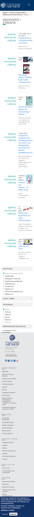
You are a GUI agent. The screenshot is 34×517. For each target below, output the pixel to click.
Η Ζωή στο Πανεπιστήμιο (17, 12)
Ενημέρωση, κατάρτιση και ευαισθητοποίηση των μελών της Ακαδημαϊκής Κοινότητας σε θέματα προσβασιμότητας (25, 144)
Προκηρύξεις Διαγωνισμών (5, 418)
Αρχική (5, 12)
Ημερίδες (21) (9, 289)
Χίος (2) (7, 317)
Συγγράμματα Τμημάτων (8, 392)
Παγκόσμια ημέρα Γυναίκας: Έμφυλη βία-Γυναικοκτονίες (25, 78)
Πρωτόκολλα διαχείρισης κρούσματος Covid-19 (9, 408)
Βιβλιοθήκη (5, 371)
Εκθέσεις (4, 448)
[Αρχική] (11, 5)
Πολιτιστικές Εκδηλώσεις (8, 456)
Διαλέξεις (4, 445)
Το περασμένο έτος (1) (9, 330)
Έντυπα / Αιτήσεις (7, 381)
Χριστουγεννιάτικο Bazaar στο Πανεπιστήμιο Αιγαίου (26, 110)
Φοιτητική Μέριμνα (7, 433)
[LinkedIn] (14, 360)
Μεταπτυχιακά (6, 431)
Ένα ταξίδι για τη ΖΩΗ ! (23, 246)
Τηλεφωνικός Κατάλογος (8, 481)
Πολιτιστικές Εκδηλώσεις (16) (14, 291)
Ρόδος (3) (8, 312)
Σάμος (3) (8, 314)
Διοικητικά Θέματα (7, 428)
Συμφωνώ (5, 514)
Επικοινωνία (5, 484)
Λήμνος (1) (8, 320)
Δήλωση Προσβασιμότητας (7, 495)
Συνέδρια (4, 459)
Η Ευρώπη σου (6, 395)
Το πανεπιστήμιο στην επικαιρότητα (8, 471)
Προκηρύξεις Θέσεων (8, 422)
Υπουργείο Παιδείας (7, 384)
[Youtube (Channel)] (17, 360)
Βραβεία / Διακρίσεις (8, 425)
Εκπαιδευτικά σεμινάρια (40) (13, 281)
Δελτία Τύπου (6, 468)
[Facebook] (9, 360)
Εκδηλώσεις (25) (10, 284)
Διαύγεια (4, 387)
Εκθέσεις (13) (9, 294)
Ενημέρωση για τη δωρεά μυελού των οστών (25, 40)
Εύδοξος (4, 390)
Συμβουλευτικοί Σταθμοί (9, 379)
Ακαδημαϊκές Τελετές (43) (12, 279)
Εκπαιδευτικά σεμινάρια (8, 451)
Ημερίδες (4, 453)
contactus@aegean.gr (11, 355)
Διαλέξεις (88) (9, 276)
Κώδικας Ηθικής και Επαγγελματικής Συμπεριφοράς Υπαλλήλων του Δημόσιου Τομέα (9, 401)
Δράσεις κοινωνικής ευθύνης (12, 14)
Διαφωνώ (13, 514)
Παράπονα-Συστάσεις (8, 487)
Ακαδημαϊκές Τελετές (8, 442)
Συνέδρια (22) (9, 286)
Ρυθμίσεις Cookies (7, 510)
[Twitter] (12, 360)
